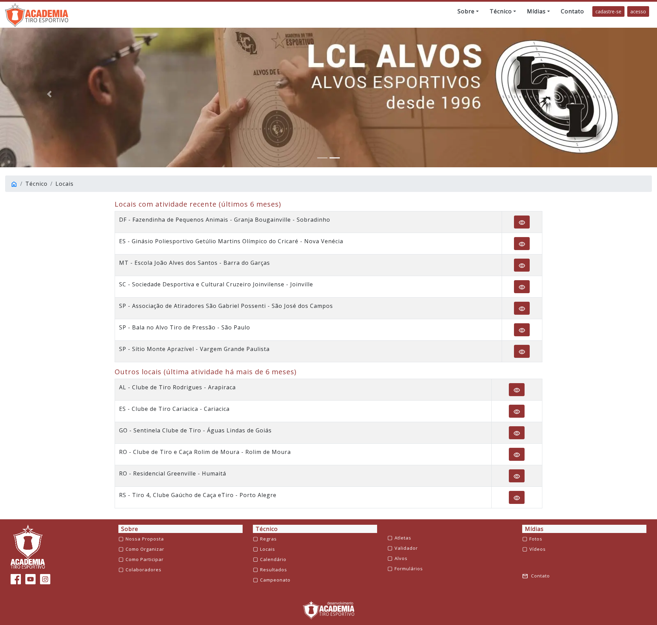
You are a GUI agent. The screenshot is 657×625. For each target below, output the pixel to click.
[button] (468, 11)
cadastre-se (608, 11)
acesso (638, 11)
